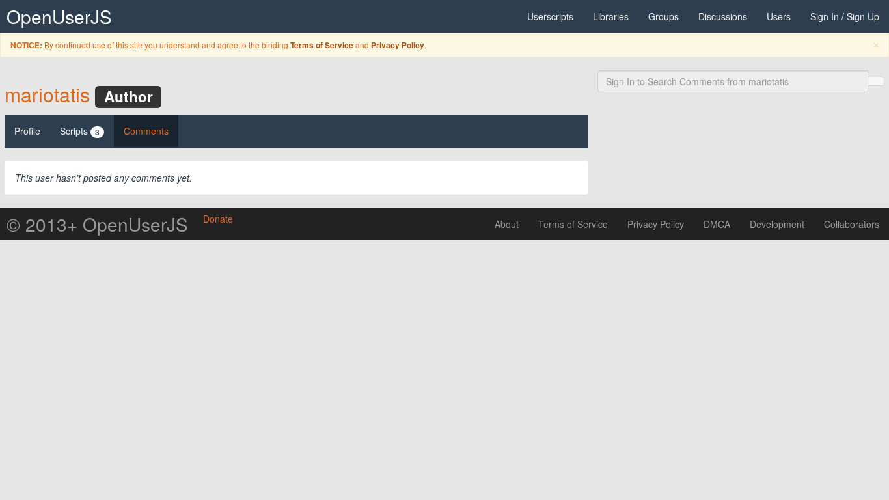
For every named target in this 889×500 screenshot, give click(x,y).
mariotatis (47, 94)
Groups (663, 16)
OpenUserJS (59, 16)
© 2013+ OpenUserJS (97, 224)
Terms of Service (321, 45)
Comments (146, 130)
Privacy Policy (397, 45)
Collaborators (851, 223)
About (507, 223)
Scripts (80, 131)
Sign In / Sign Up (844, 16)
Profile (27, 130)
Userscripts (550, 16)
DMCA (717, 223)
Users (779, 16)
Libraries (611, 16)
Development (777, 223)
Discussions (722, 16)
